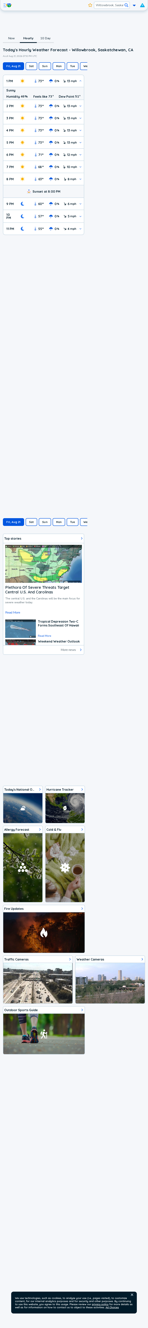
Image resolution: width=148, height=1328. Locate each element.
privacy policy (100, 1304)
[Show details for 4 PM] (80, 130)
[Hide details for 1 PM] (80, 81)
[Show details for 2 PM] (80, 106)
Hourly (28, 38)
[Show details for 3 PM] (80, 118)
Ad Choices (112, 1307)
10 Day (45, 38)
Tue (72, 66)
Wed (86, 66)
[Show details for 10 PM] (80, 216)
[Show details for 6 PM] (80, 154)
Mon (59, 66)
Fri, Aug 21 (13, 66)
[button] (132, 1295)
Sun (45, 66)
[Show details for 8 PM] (80, 179)
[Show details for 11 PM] (80, 228)
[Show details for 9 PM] (80, 204)
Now (11, 38)
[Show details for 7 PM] (80, 167)
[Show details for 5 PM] (80, 142)
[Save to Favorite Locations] (90, 5)
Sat (31, 66)
